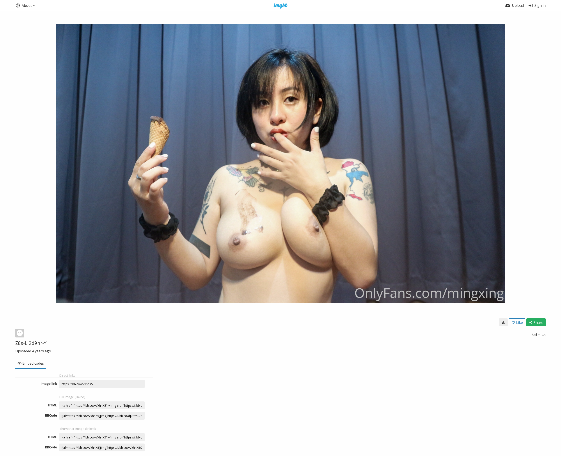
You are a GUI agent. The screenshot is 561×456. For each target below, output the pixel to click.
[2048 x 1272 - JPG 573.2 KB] (503, 322)
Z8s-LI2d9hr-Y (30, 343)
